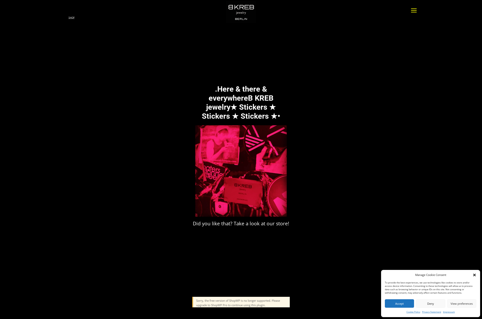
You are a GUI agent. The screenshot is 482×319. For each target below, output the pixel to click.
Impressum (449, 312)
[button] (474, 275)
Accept (399, 303)
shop (72, 17)
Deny (430, 303)
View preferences (462, 303)
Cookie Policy (413, 312)
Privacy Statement (431, 312)
